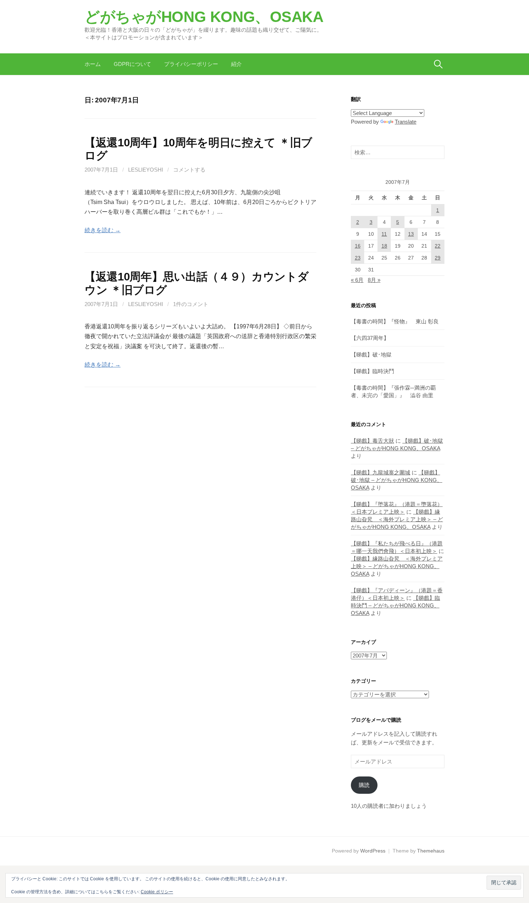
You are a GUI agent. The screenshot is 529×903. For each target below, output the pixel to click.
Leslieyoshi (145, 170)
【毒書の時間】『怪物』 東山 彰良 (395, 321)
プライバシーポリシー (191, 64)
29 (437, 258)
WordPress (372, 851)
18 (384, 246)
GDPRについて (132, 64)
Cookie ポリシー (157, 891)
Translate (405, 122)
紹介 (236, 64)
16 (358, 246)
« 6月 (357, 280)
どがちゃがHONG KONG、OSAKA (204, 16)
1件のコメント (190, 304)
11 (384, 234)
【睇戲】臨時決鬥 (372, 371)
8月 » (374, 280)
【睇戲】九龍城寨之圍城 (380, 472)
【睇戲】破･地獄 (371, 354)
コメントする (189, 170)
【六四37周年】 (370, 338)
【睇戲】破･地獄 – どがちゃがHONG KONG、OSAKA (396, 480)
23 (358, 258)
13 (411, 234)
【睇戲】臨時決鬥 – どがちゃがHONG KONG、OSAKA (395, 605)
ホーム (93, 64)
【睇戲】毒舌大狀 (372, 441)
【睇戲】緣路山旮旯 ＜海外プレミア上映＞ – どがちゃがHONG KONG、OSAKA (397, 519)
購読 (364, 785)
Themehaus (430, 851)
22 (437, 246)
